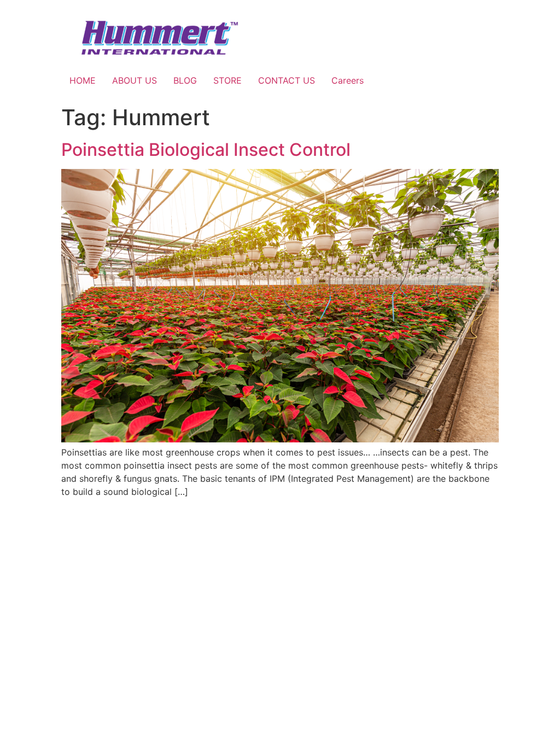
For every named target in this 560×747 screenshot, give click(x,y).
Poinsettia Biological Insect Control (206, 149)
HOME (82, 80)
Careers (347, 80)
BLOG (185, 80)
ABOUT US (134, 80)
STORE (227, 80)
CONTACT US (286, 80)
